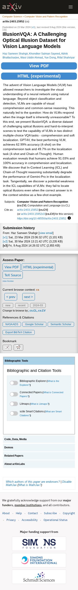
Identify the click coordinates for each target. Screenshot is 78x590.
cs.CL (33, 310)
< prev (10, 297)
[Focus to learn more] (68, 218)
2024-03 (38, 305)
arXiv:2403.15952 (27, 209)
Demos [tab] (8, 447)
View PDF (39, 65)
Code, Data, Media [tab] (15, 439)
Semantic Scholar (60, 324)
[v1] (5, 237)
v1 (33, 27)
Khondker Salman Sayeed (44, 53)
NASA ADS (11, 324)
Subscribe (50, 513)
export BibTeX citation (18, 332)
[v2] (5, 241)
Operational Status (55, 520)
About (6, 513)
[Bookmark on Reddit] (18, 347)
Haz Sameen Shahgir (15, 53)
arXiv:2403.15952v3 (33, 213)
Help (19, 513)
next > (28, 297)
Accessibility (29, 520)
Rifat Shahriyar (66, 57)
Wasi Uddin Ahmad (31, 57)
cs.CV (42, 310)
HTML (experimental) (39, 76)
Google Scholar (34, 324)
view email (46, 233)
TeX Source (13, 275)
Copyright (69, 513)
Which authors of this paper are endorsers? (33, 481)
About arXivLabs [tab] (14, 464)
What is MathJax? (29, 485)
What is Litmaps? (40, 404)
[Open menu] (70, 7)
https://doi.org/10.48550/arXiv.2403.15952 (41, 218)
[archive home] (12, 7)
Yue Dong (50, 57)
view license (8, 281)
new (7, 305)
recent (21, 305)
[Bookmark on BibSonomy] (7, 348)
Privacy (11, 520)
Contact (33, 513)
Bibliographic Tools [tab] (16, 361)
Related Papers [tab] (13, 455)
